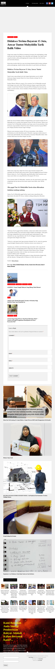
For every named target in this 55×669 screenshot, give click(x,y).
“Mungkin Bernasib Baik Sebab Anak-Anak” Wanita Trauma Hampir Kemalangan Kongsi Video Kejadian (4, 609)
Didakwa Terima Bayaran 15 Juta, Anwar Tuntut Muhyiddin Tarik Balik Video (27, 45)
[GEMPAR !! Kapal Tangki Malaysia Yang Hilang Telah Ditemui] (13, 278)
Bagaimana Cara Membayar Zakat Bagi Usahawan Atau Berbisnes (18, 574)
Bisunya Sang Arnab (8, 457)
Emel (4, 659)
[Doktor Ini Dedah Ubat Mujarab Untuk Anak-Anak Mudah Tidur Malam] (5, 586)
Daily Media (40, 658)
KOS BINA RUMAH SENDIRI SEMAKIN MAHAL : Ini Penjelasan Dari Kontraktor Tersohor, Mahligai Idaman (25, 496)
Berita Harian (15, 260)
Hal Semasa (10, 37)
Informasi (25, 284)
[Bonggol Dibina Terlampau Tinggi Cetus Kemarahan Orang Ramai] (41, 586)
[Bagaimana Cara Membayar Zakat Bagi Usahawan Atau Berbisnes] (27, 555)
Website (11, 368)
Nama (4, 655)
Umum (30, 284)
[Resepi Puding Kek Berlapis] (27, 517)
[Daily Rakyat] (3, 3)
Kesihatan (10, 315)
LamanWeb (40, 660)
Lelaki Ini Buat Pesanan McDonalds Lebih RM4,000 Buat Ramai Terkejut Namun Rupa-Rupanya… (41, 609)
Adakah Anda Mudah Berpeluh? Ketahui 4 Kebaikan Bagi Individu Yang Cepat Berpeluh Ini (22, 301)
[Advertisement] (27, 19)
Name (10, 353)
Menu (42, 3)
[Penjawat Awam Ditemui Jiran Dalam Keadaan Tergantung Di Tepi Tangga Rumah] (23, 586)
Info (9, 297)
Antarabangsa (11, 284)
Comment (12, 335)
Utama (27, 3)
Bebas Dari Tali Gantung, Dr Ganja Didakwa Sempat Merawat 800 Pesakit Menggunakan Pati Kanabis (27, 420)
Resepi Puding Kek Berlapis (9, 536)
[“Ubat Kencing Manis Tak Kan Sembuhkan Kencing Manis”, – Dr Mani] (32, 586)
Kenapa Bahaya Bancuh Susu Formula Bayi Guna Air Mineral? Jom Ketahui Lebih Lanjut (50, 609)
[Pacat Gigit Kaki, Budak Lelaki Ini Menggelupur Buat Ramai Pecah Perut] (23, 603)
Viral (16, 37)
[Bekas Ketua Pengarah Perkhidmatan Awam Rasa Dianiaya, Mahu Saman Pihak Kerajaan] (50, 586)
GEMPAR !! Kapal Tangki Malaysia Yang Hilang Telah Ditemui (24, 287)
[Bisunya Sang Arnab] (27, 439)
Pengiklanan (35, 3)
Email (10, 360)
